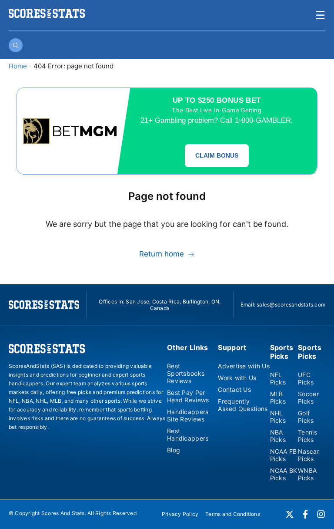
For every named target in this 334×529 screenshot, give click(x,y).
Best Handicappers (187, 434)
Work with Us (237, 377)
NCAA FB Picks (283, 455)
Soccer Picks (308, 397)
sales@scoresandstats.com (291, 304)
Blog (173, 450)
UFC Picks (306, 378)
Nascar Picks (308, 455)
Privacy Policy (180, 514)
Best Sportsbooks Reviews (185, 373)
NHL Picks (278, 416)
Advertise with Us (244, 366)
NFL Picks (278, 378)
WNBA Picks (307, 474)
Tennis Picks (307, 435)
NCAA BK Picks (283, 474)
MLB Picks (278, 397)
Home (18, 66)
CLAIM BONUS (216, 155)
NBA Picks (278, 435)
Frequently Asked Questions (242, 405)
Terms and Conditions (232, 514)
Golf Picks (306, 416)
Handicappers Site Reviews (187, 415)
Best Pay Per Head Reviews (188, 396)
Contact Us (234, 389)
